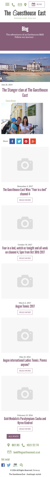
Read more (25, 200)
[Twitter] (9, 465)
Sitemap (36, 470)
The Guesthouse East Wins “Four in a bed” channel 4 (25, 191)
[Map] (25, 4)
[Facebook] (3, 465)
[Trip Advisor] (15, 465)
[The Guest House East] (25, 12)
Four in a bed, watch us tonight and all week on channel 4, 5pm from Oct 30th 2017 (25, 250)
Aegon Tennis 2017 (25, 306)
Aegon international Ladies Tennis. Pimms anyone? (25, 362)
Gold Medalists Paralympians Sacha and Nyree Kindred (25, 420)
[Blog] (21, 465)
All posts (13, 436)
